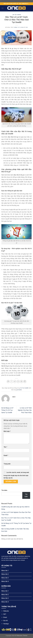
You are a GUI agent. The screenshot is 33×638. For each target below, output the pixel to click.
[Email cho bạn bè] (18, 381)
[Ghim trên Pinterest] (21, 381)
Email (6, 455)
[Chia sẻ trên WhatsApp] (8, 381)
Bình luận (7, 431)
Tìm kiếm (4, 490)
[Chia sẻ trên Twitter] (14, 381)
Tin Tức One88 (16, 14)
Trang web (7, 464)
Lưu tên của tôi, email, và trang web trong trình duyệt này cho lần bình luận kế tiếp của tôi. (16, 475)
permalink (19, 389)
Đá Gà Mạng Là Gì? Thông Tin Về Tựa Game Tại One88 (7, 410)
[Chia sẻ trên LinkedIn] (24, 381)
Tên (5, 447)
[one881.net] (16, 8)
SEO (27, 27)
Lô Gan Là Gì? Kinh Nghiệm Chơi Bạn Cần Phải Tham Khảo (25, 410)
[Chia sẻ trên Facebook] (11, 381)
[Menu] (2, 8)
